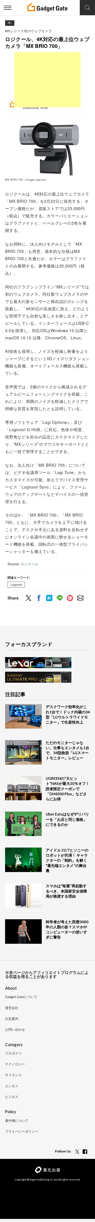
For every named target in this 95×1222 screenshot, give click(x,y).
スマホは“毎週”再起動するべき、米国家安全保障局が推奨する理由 (66, 891)
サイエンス (13, 1075)
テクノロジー (15, 1064)
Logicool (16, 584)
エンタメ (11, 1086)
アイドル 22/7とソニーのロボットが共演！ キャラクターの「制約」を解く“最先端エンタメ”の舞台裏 (67, 860)
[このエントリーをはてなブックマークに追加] (49, 598)
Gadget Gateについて (21, 997)
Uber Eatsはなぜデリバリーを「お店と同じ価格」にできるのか (67, 819)
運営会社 (11, 1008)
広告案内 (11, 1019)
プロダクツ (13, 1053)
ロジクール (29, 563)
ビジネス (11, 1097)
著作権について (16, 1120)
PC (9, 23)
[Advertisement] (47, 79)
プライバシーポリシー (21, 1131)
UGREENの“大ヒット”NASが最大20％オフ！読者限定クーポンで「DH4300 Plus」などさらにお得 (67, 788)
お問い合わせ (15, 1029)
